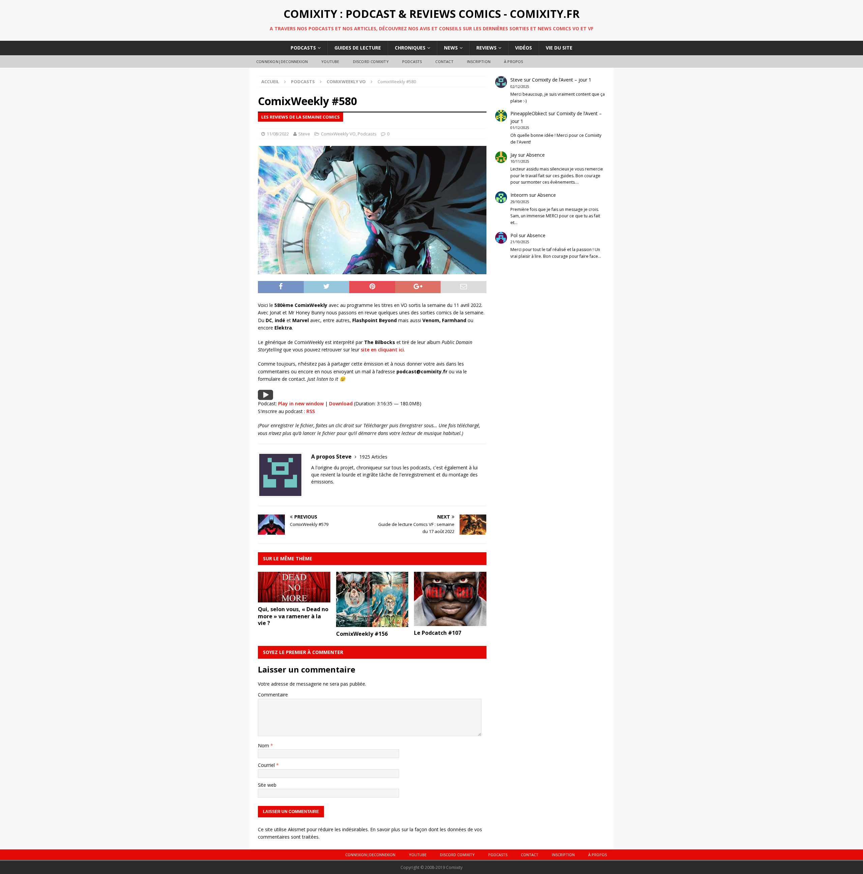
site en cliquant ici (382, 349)
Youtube (330, 61)
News (451, 47)
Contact (444, 61)
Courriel (267, 765)
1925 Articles (373, 457)
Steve (304, 134)
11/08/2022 (278, 134)
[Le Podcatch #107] (450, 622)
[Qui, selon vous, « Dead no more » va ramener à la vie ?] (294, 598)
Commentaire (273, 694)
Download (341, 403)
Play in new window (301, 403)
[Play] (265, 396)
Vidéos (523, 47)
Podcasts (303, 47)
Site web (267, 785)
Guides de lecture (357, 47)
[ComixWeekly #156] (372, 623)
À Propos (513, 61)
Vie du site (559, 47)
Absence (535, 155)
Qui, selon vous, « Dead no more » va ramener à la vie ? (293, 616)
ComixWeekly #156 (362, 633)
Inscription (478, 61)
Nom (264, 745)
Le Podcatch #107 (437, 632)
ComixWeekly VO (338, 134)
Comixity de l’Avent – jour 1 (561, 79)
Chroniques (410, 47)
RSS (310, 411)
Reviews (486, 47)
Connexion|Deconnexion (282, 61)
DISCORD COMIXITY (371, 61)
